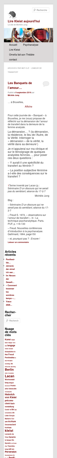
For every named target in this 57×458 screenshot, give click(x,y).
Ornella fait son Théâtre (21, 54)
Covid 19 (8, 409)
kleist (9, 430)
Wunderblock (8, 455)
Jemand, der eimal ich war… (10, 269)
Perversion (10, 451)
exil (10, 449)
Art (12, 409)
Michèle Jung (13, 95)
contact (13, 59)
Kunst (8, 339)
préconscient (9, 402)
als (12, 364)
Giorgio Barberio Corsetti (10, 418)
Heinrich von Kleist (10, 396)
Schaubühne (9, 352)
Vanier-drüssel (9, 348)
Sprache (12, 437)
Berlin (9, 369)
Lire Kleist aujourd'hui (24, 21)
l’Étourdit (7, 366)
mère (6, 373)
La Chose (13, 443)
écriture (12, 421)
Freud (11, 354)
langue (11, 383)
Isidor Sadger (8, 342)
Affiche (28, 106)
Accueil (13, 44)
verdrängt (7, 364)
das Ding (13, 366)
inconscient (10, 424)
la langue (8, 440)
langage (11, 345)
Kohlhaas (8, 427)
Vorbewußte (8, 392)
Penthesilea (9, 357)
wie (13, 449)
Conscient (11, 373)
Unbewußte (12, 389)
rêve (6, 446)
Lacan (9, 376)
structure (7, 386)
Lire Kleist (14, 49)
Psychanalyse (30, 44)
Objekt (13, 340)
